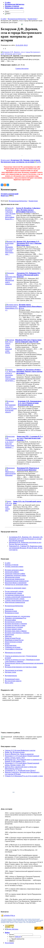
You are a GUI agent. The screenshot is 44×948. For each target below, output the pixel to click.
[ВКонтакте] (2, 185)
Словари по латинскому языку (15, 588)
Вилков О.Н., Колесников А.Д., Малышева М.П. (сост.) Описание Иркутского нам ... (29, 243)
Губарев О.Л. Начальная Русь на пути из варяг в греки (24, 776)
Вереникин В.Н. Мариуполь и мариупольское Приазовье (28, 469)
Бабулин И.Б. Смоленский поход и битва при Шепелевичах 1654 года (21, 767)
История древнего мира (13, 629)
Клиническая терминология (14, 579)
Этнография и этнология (13, 649)
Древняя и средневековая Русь (15, 618)
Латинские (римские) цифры (15, 573)
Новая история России (13, 638)
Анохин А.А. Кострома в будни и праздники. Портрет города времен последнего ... (29, 371)
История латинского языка (14, 570)
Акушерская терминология (14, 595)
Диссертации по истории (14, 670)
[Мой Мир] (8, 185)
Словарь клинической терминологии (18, 597)
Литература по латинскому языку (16, 584)
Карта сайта (9, 683)
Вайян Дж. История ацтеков (15, 752)
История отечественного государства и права (21, 667)
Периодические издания (13, 642)
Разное (7, 643)
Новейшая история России (14, 640)
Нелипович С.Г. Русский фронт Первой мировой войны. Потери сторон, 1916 (22, 764)
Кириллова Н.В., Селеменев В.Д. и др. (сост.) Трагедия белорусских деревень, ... (29, 438)
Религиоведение (10, 645)
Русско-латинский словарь (14, 591)
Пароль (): (15, 936)
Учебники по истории (12, 647)
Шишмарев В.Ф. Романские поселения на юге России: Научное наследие (25, 543)
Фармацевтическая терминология (16, 581)
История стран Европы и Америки (17, 633)
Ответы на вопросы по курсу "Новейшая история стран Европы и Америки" (22, 660)
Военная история (11, 611)
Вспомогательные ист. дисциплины (17, 616)
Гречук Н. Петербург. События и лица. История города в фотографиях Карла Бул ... (28, 210)
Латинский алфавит (12, 572)
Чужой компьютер (17, 939)
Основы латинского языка (14, 566)
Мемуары (8, 636)
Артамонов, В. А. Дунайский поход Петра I (20, 770)
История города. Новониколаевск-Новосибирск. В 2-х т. (30, 306)
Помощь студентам (11, 565)
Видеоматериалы (11, 675)
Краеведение (33, 201)
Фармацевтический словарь (14, 599)
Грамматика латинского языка (15, 575)
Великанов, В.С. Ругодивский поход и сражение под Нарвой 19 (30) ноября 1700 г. (23, 760)
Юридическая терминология (15, 602)
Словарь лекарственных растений (17, 600)
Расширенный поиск (12, 679)
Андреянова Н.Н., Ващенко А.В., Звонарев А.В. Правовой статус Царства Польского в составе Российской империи (26, 538)
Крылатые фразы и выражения (15, 583)
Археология (9, 609)
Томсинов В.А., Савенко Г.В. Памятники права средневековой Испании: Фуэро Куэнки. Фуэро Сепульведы (25, 548)
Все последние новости (13, 681)
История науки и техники (14, 627)
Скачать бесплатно (22, 68)
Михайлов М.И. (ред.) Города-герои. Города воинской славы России (28, 341)
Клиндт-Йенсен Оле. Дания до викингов (19, 754)
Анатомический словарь (13, 593)
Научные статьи (10, 672)
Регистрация (9, 943)
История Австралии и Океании (16, 623)
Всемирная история (12, 613)
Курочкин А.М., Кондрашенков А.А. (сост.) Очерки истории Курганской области (29, 403)
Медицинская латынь (12, 577)
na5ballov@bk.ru (9, 915)
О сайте (7, 563)
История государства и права (15, 625)
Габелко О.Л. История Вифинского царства (20, 750)
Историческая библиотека (18, 201)
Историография (10, 620)
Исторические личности (13, 622)
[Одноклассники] (5, 185)
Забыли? (18, 936)
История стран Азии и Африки (16, 631)
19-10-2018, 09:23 (22, 45)
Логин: (11, 934)
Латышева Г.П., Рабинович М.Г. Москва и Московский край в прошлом (29, 275)
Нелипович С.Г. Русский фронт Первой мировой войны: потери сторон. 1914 (22, 757)
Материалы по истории (13, 652)
